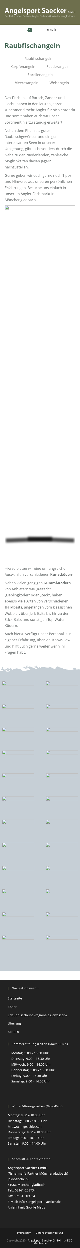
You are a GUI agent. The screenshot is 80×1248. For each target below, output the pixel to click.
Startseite (15, 998)
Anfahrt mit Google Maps (26, 1207)
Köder (12, 1007)
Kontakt (13, 1032)
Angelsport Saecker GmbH (44, 1240)
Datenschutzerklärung (49, 1233)
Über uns (15, 1023)
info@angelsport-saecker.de (40, 1202)
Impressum (24, 1233)
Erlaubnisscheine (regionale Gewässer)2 (37, 1015)
